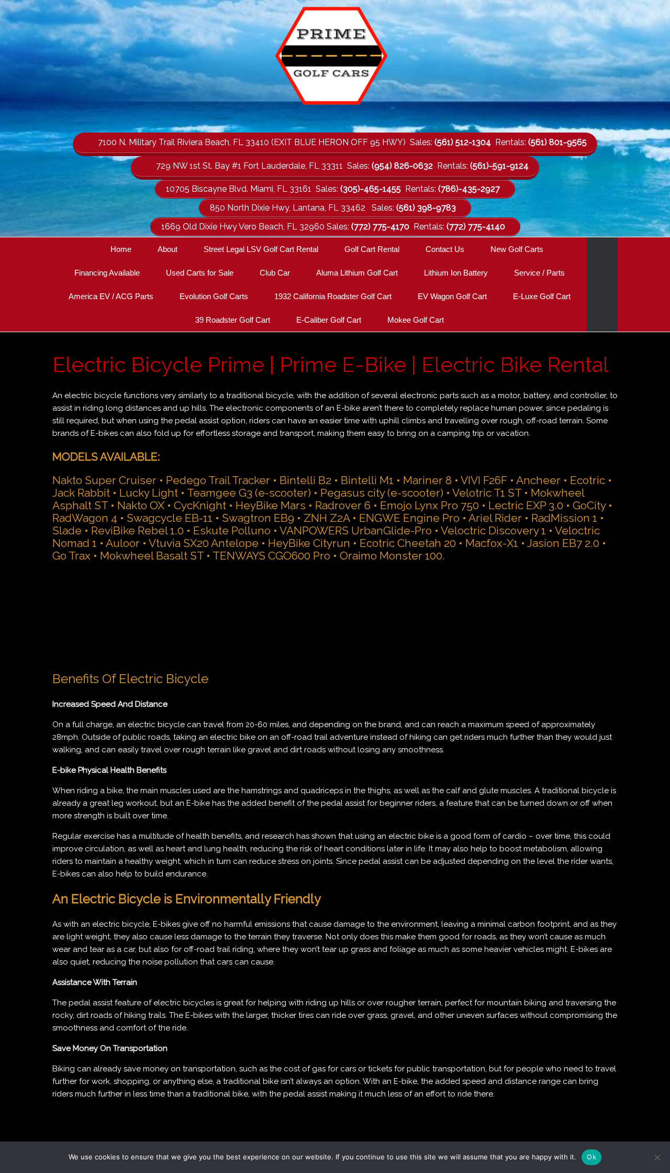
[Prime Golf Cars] (335, 59)
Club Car (275, 272)
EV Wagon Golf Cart (452, 296)
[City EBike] (109, 615)
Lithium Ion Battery (456, 272)
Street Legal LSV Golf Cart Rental (261, 249)
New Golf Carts (516, 249)
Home (120, 249)
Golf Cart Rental (371, 249)
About (167, 249)
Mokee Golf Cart (415, 319)
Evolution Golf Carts (214, 296)
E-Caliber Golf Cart (328, 319)
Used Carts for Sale (199, 272)
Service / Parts (539, 272)
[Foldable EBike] (561, 615)
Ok (591, 1157)
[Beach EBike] (222, 615)
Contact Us (445, 249)
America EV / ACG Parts (111, 296)
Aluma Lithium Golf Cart (357, 272)
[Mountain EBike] (335, 615)
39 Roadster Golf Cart (232, 319)
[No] (657, 1157)
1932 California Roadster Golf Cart (333, 296)
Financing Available (107, 272)
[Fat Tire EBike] (448, 615)
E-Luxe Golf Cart (542, 296)
